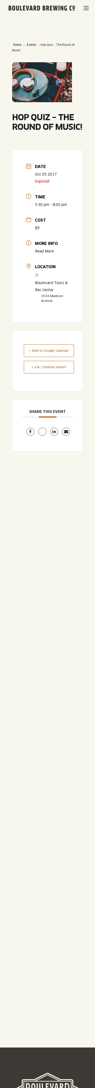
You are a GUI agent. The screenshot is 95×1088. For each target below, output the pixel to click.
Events (31, 45)
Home (17, 45)
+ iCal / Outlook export (49, 367)
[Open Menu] (86, 8)
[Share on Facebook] (30, 432)
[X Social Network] (42, 432)
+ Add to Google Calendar (49, 350)
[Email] (66, 432)
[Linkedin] (54, 432)
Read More (44, 251)
